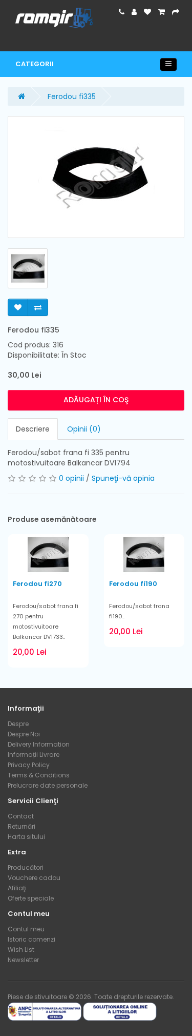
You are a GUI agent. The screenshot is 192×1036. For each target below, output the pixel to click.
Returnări (21, 826)
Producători (26, 867)
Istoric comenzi (31, 939)
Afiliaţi (17, 888)
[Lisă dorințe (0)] (147, 12)
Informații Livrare (33, 754)
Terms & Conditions (39, 775)
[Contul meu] (134, 12)
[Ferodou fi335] (96, 177)
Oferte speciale (31, 898)
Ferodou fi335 (72, 96)
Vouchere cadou (34, 877)
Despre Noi (24, 734)
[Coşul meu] (161, 12)
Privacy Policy (29, 764)
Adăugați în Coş (96, 400)
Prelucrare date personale (48, 785)
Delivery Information (39, 744)
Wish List (21, 949)
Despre (18, 723)
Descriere (33, 429)
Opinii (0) (84, 429)
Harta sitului (26, 836)
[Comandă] (175, 12)
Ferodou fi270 (37, 584)
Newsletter (23, 959)
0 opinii (71, 478)
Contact (21, 816)
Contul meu (26, 929)
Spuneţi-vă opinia (123, 478)
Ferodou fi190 (133, 584)
